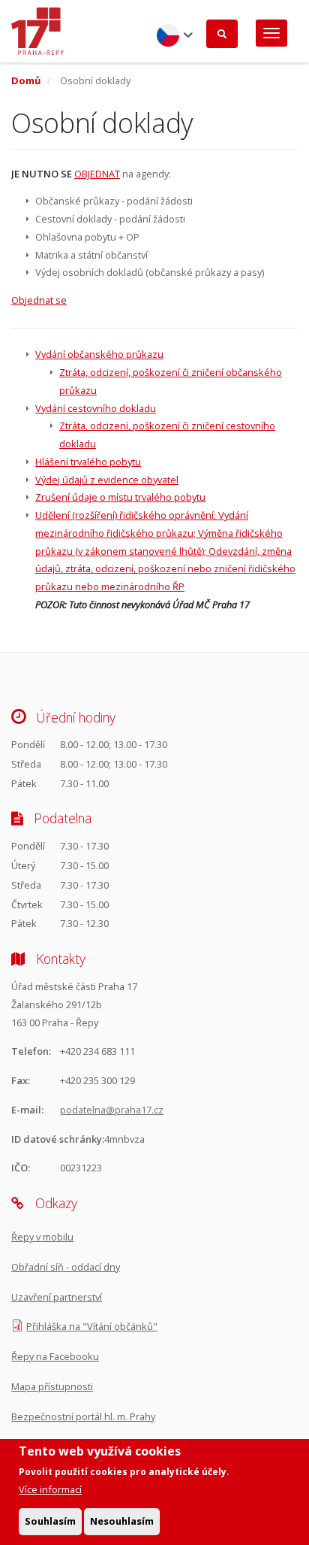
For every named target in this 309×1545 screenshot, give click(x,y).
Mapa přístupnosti (52, 1386)
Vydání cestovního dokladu (95, 408)
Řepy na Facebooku (55, 1356)
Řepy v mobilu (42, 1237)
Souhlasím (50, 1521)
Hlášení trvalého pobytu (88, 461)
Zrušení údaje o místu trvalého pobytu (120, 497)
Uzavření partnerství (56, 1297)
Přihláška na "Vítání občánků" (92, 1326)
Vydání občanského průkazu (99, 354)
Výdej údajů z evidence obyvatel (106, 479)
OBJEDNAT (97, 173)
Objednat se (39, 300)
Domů (25, 80)
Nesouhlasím (122, 1521)
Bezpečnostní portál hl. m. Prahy (83, 1416)
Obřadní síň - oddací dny (65, 1267)
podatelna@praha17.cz (112, 1109)
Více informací (50, 1489)
